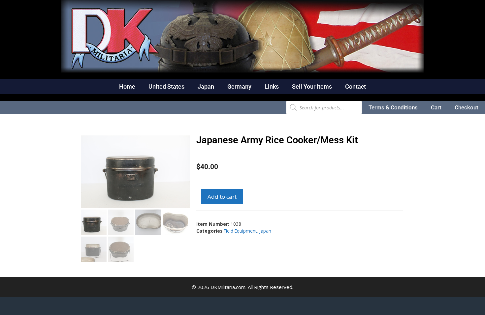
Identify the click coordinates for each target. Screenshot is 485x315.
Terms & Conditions (393, 107)
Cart (436, 107)
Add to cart (222, 196)
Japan (206, 86)
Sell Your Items (312, 86)
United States (166, 86)
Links (272, 86)
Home (127, 86)
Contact (355, 86)
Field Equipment (240, 231)
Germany (239, 86)
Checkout (466, 107)
